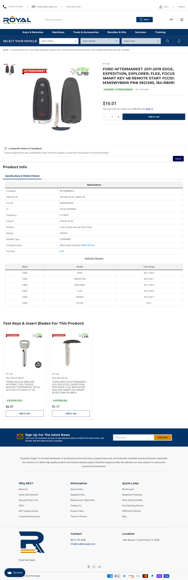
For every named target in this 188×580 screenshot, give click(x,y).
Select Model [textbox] (89, 41)
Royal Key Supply (33, 576)
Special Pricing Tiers (28, 500)
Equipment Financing (132, 494)
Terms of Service (78, 516)
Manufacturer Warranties (82, 500)
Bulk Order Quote (74, 7)
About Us (23, 489)
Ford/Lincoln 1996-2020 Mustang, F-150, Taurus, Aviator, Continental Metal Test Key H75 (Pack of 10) (23, 386)
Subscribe (163, 437)
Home (5, 50)
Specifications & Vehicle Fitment (22, 176)
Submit (178, 159)
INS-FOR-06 (88, 245)
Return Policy (76, 489)
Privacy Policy (77, 511)
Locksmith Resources (29, 516)
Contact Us (75, 505)
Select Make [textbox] (47, 41)
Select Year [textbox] (129, 41)
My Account (128, 489)
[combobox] (98, 19)
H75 (62, 251)
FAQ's (21, 505)
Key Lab (106, 64)
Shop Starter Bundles (132, 500)
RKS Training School (28, 511)
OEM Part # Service (131, 511)
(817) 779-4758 (78, 540)
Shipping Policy (77, 494)
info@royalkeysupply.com (83, 544)
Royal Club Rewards (28, 494)
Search (146, 20)
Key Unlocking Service (132, 505)
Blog (124, 516)
